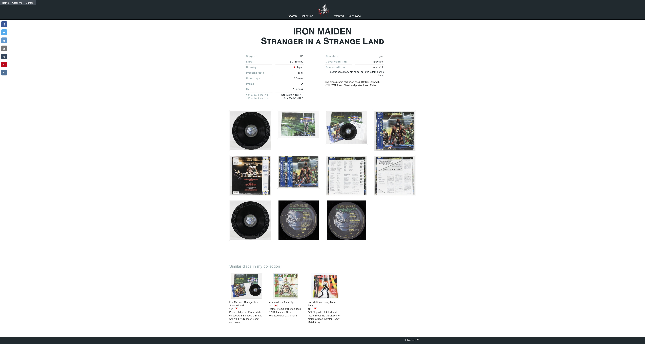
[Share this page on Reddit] (4, 40)
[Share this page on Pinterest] (4, 64)
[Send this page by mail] (4, 48)
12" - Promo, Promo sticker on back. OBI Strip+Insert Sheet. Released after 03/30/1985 (285, 308)
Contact (30, 2)
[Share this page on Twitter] (4, 32)
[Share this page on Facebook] (4, 24)
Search (292, 16)
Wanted (339, 16)
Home (5, 2)
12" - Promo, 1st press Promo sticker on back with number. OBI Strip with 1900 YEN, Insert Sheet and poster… (246, 312)
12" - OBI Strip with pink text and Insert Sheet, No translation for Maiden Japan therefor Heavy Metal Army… (324, 312)
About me (17, 2)
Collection (307, 16)
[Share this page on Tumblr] (4, 56)
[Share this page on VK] (4, 72)
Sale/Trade (354, 16)
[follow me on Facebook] (418, 340)
